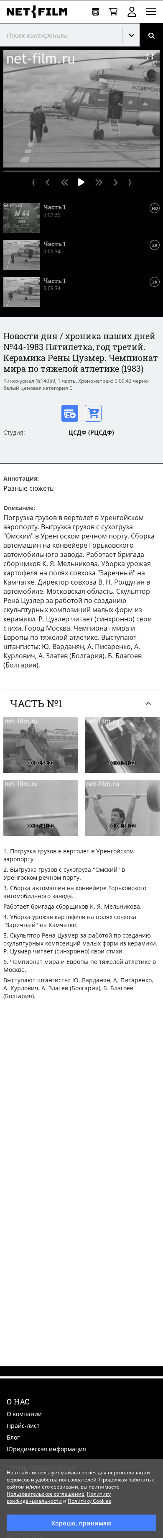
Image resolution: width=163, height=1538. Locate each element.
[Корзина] (113, 12)
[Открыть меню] (151, 11)
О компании (24, 1414)
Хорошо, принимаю (81, 1523)
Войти (131, 11)
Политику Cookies (89, 1501)
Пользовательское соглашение (45, 1493)
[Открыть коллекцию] (95, 12)
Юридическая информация (46, 1449)
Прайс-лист (23, 1426)
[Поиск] (151, 34)
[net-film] (40, 11)
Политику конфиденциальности (59, 1497)
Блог (13, 1437)
